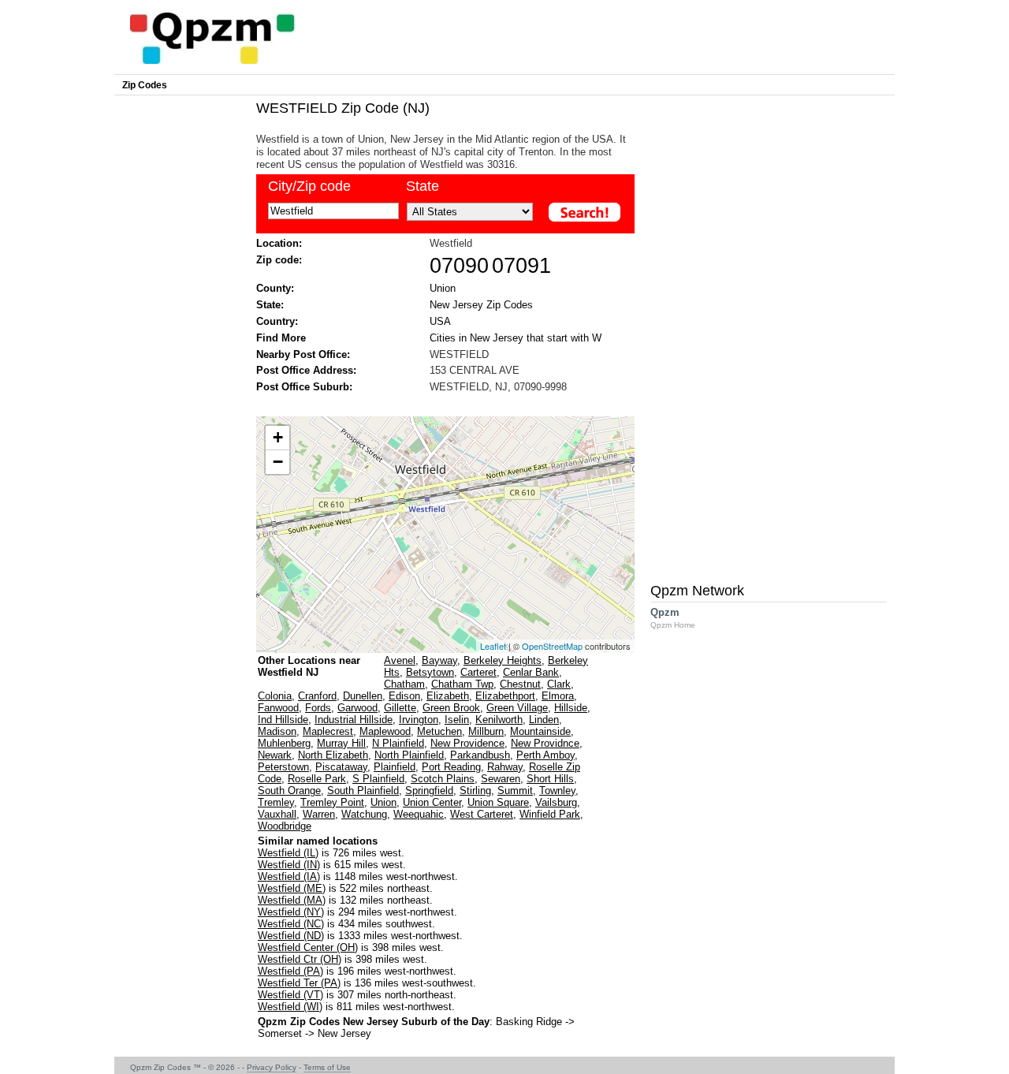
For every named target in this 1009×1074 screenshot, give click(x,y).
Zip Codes (144, 85)
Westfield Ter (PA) (299, 983)
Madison (277, 731)
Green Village (517, 708)
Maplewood (385, 731)
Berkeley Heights (503, 660)
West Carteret (481, 814)
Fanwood (278, 708)
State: (270, 305)
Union (443, 288)
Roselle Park (317, 779)
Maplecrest (328, 731)
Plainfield (394, 767)
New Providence (467, 743)
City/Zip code (309, 186)
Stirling (475, 790)
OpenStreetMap (552, 646)
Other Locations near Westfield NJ (309, 666)
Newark (275, 755)
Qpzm (672, 617)
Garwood (357, 708)
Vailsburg (556, 802)
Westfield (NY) (291, 912)
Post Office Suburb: (304, 387)
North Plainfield (409, 755)
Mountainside (540, 731)
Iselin (457, 719)
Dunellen (362, 696)
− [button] (278, 462)
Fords (318, 708)
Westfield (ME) (292, 888)
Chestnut (520, 684)
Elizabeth (447, 696)
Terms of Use (327, 1067)
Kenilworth (499, 719)
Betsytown (430, 672)
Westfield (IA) (289, 876)
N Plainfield (398, 743)
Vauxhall (277, 814)
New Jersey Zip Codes (481, 305)
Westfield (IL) (288, 853)
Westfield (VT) (290, 995)
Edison (404, 696)
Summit (515, 790)
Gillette (400, 708)
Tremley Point (332, 802)
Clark (559, 684)
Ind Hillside (283, 719)
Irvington (418, 719)
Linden (544, 719)
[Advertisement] (437, 403)
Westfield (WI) (290, 1006)
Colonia (275, 696)
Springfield (429, 790)
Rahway (505, 767)
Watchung (364, 814)
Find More (281, 338)
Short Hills (550, 779)
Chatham (404, 684)
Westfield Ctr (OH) (299, 959)
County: (275, 288)
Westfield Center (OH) (308, 947)
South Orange (289, 790)
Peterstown (283, 767)
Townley (557, 790)
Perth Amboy (545, 755)
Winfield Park (549, 814)
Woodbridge (284, 826)
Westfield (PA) (290, 971)
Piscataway (341, 767)
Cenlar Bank (531, 672)
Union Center (432, 802)
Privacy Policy (271, 1067)
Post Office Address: (306, 370)
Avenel (399, 660)
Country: (277, 321)
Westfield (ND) (291, 936)
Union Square (498, 802)
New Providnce (545, 743)
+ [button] (278, 437)
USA (440, 321)
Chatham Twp (462, 684)
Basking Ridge (529, 1021)
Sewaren (500, 779)
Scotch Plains (443, 779)
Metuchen (439, 731)
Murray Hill (341, 743)
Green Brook (451, 708)
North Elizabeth (333, 755)
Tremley (276, 802)
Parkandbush (480, 755)
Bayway (439, 660)
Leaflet (493, 646)
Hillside (570, 708)
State (422, 186)
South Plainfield (363, 790)
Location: (279, 243)
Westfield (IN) (289, 865)
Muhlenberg (284, 743)
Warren (319, 814)
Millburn (486, 731)
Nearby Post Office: (303, 354)
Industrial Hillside (354, 719)
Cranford (317, 696)
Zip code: (279, 260)
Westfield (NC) (291, 924)
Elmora (558, 696)
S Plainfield (378, 779)
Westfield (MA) (292, 900)
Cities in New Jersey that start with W (515, 338)
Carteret (478, 672)
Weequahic (418, 814)
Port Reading (451, 767)
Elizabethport (505, 696)
